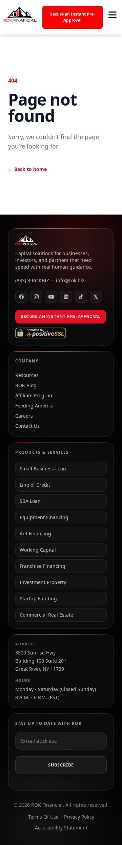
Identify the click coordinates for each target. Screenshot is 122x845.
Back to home (27, 169)
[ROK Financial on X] (96, 297)
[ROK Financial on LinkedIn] (66, 297)
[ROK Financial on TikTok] (81, 297)
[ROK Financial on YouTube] (51, 297)
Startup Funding (38, 598)
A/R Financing (35, 533)
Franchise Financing (42, 566)
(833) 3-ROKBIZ (32, 280)
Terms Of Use (43, 817)
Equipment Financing (44, 517)
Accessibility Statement (61, 827)
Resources (27, 375)
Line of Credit (35, 485)
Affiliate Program (34, 395)
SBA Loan (30, 501)
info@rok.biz (70, 280)
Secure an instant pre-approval (60, 316)
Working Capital (38, 550)
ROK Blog (26, 385)
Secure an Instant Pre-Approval (72, 17)
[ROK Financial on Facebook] (21, 297)
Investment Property (43, 582)
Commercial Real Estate (46, 614)
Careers (24, 416)
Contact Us (27, 426)
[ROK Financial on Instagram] (36, 297)
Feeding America (34, 405)
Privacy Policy (79, 817)
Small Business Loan (43, 468)
